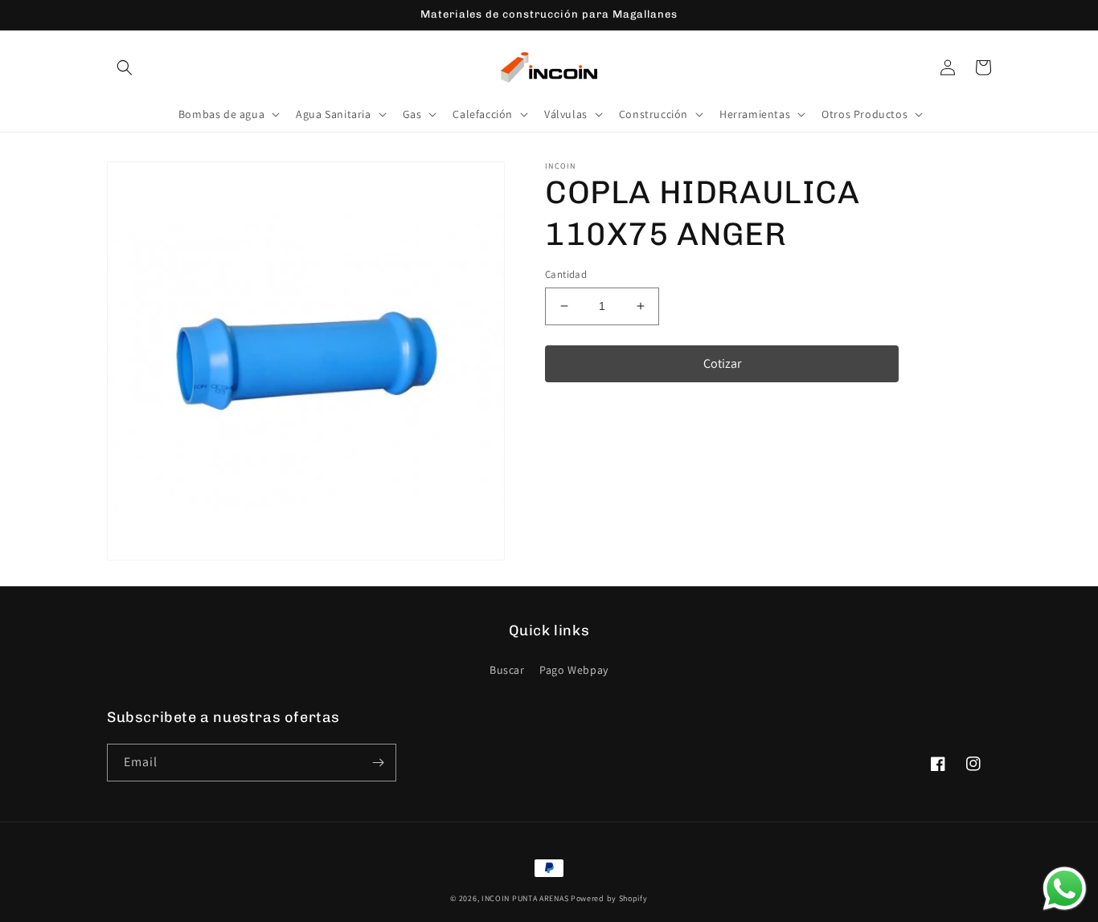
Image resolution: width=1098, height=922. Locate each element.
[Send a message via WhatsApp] (1064, 888)
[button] (124, 67)
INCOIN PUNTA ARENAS (524, 898)
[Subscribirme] (377, 762)
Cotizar (722, 362)
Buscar (507, 670)
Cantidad (566, 274)
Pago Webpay (573, 670)
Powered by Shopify (609, 898)
